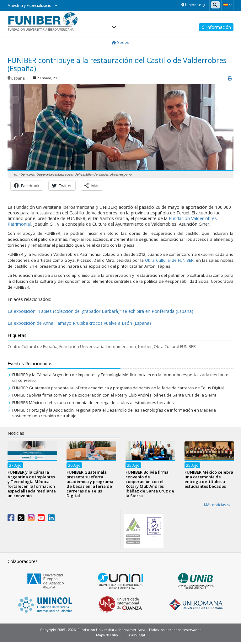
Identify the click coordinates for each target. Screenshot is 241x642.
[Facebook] (11, 519)
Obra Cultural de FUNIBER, (170, 260)
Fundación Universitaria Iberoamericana (97, 346)
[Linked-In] (51, 519)
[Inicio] (43, 21)
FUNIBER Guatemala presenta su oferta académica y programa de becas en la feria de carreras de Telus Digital (118, 388)
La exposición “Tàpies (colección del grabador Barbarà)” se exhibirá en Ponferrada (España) (100, 311)
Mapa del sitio (107, 635)
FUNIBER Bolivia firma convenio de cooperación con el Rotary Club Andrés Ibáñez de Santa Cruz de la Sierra (114, 395)
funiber (145, 346)
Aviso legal (136, 635)
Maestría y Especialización (31, 5)
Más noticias (215, 505)
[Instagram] (31, 519)
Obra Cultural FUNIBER (175, 346)
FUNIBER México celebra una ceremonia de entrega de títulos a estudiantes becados (93, 402)
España (18, 78)
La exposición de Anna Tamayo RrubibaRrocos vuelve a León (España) (79, 323)
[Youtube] (41, 519)
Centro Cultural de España (32, 346)
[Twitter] (21, 519)
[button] (227, 4)
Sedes (122, 42)
